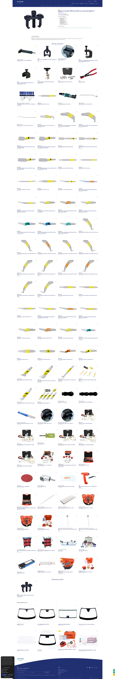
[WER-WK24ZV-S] (67, 223)
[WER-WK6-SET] (47, 394)
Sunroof (55, 5)
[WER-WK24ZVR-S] (47, 223)
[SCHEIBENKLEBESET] (88, 639)
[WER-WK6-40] (26, 371)
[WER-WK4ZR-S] (47, 329)
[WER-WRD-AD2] (47, 478)
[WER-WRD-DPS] (67, 478)
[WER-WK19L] (67, 138)
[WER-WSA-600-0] (26, 542)
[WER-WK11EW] (26, 117)
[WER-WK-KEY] (47, 435)
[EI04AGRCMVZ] (47, 639)
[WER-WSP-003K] (47, 563)
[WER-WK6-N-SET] (88, 371)
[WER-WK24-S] (26, 202)
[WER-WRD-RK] (88, 478)
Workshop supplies (70, 5)
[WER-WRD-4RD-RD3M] (26, 478)
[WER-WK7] (67, 393)
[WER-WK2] (47, 181)
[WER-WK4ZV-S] (88, 329)
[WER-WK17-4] (67, 117)
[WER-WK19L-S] (88, 138)
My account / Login (61, 669)
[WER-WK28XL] (47, 287)
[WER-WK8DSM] (26, 415)
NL (97, 677)
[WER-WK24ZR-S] (67, 202)
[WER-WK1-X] (88, 159)
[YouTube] (90, 667)
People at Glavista (91, 3)
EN (91, 677)
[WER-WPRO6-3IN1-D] (47, 456)
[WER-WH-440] (26, 95)
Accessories (59, 5)
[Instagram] (94, 667)
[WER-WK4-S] (88, 308)
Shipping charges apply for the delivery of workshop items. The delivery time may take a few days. (75, 27)
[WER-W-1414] (26, 51)
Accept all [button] (4, 674)
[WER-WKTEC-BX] (26, 457)
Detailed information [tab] (35, 36)
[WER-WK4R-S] (67, 308)
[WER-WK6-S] (26, 394)
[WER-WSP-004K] (88, 563)
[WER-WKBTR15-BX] (88, 415)
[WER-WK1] (47, 95)
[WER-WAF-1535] (88, 51)
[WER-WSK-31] (88, 542)
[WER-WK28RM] (88, 265)
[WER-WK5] (26, 351)
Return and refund (61, 26)
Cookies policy (79, 677)
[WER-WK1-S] (67, 159)
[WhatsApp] (96, 667)
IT (96, 677)
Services (77, 3)
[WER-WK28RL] (67, 265)
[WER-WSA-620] (47, 542)
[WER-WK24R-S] (88, 181)
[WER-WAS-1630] (47, 73)
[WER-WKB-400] (67, 415)
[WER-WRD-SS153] (67, 499)
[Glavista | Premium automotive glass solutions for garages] (20, 2)
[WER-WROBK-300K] (88, 499)
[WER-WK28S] (26, 287)
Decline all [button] (10, 674)
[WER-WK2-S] (67, 287)
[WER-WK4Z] (26, 329)
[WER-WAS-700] (67, 73)
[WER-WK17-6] (88, 117)
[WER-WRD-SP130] (47, 499)
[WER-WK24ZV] (26, 223)
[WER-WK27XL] (88, 245)
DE (94, 677)
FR (95, 677)
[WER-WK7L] (88, 393)
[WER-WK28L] (26, 265)
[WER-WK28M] (47, 265)
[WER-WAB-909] (67, 51)
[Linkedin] (87, 667)
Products (73, 3)
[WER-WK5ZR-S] (67, 351)
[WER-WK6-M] (67, 371)
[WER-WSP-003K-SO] (67, 563)
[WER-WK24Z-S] (88, 202)
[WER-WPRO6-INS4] (67, 456)
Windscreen (42, 5)
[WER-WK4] (47, 308)
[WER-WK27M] (26, 245)
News (96, 3)
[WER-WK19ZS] (47, 159)
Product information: (62, 16)
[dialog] (7, 667)
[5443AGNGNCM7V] (67, 613)
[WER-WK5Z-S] (88, 351)
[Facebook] (92, 667)
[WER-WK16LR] (47, 117)
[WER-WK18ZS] (47, 138)
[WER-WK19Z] (26, 159)
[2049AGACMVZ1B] (47, 613)
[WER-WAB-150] (47, 51)
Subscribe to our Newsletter (23, 668)
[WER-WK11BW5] (88, 95)
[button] (7, 676)
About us (86, 3)
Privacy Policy (73, 677)
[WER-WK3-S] (26, 308)
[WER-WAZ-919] (88, 73)
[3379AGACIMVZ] (88, 613)
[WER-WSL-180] (26, 564)
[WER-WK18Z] (26, 138)
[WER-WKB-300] (47, 415)
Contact (59, 673)
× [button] (13, 657)
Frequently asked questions (62, 670)
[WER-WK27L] (88, 223)
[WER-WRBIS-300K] (67, 639)
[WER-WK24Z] (47, 202)
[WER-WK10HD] (67, 95)
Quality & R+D (82, 3)
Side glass (51, 5)
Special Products (64, 5)
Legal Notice (60, 677)
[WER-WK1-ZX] (26, 181)
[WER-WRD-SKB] (26, 499)
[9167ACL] (26, 639)
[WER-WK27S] (67, 245)
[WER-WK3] (88, 287)
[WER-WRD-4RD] (88, 456)
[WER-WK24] (67, 181)
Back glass (46, 5)
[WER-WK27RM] (47, 245)
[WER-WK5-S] (47, 351)
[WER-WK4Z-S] (67, 329)
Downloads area (60, 672)
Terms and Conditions (66, 677)
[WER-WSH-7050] (67, 542)
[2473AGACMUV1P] (26, 613)
